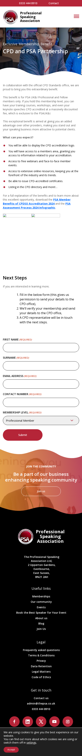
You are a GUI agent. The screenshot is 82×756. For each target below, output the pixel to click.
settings (31, 742)
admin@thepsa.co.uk (41, 703)
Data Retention (41, 666)
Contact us (41, 698)
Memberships (41, 596)
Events (41, 607)
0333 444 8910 (28, 3)
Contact (54, 3)
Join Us (41, 629)
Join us (41, 491)
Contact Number (22, 394)
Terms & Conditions (41, 655)
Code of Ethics (41, 677)
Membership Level (22, 412)
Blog (41, 623)
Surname (16, 357)
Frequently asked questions (41, 650)
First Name (17, 339)
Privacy (41, 660)
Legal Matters (41, 671)
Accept (11, 749)
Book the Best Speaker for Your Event (41, 612)
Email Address (20, 376)
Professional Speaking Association (31, 17)
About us (41, 618)
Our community (41, 602)
